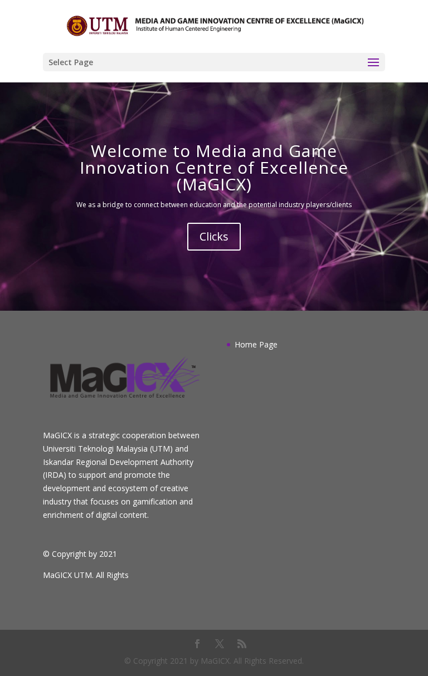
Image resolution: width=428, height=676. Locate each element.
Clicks (214, 236)
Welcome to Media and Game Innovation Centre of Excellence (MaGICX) (214, 167)
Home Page (256, 344)
